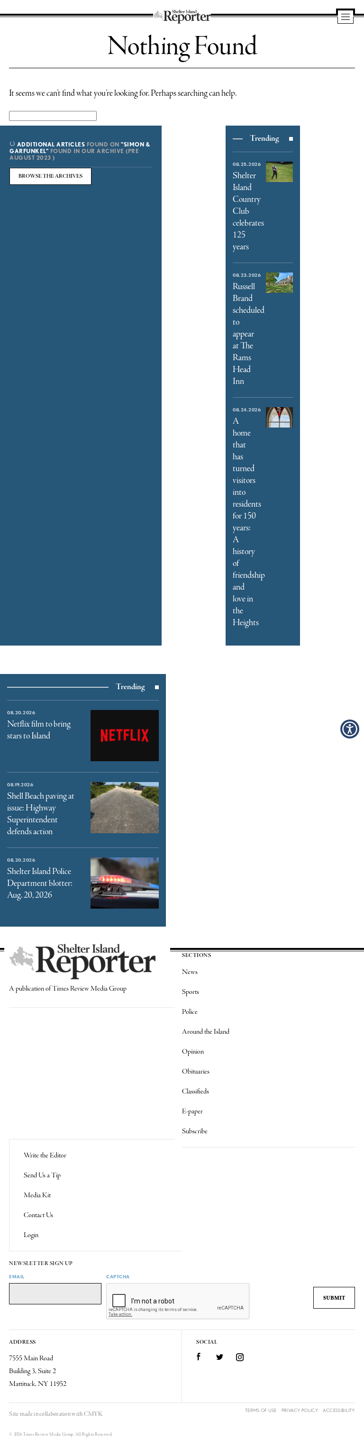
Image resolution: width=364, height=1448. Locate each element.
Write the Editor (45, 1155)
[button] (349, 728)
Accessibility (339, 1410)
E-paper (192, 1111)
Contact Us (38, 1215)
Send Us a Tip (42, 1175)
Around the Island (205, 1032)
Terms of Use (261, 1410)
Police (190, 1012)
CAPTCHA (118, 1276)
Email (17, 1276)
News (190, 972)
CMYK (93, 1414)
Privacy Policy (300, 1410)
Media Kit (37, 1195)
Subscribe (195, 1131)
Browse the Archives (50, 176)
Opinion (193, 1051)
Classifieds (195, 1091)
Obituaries (195, 1071)
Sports (190, 992)
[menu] (345, 17)
